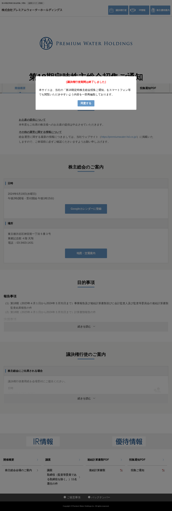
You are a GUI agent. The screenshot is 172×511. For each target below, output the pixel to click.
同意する (86, 103)
